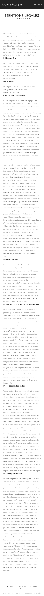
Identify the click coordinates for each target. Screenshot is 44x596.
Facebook (11, 586)
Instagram (23, 586)
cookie (8, 156)
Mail (22, 588)
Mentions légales (23, 18)
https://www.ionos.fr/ (11, 93)
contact (25, 509)
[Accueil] (14, 18)
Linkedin (33, 586)
